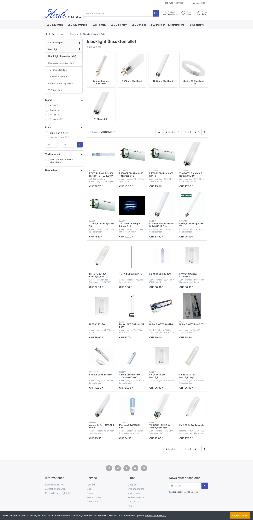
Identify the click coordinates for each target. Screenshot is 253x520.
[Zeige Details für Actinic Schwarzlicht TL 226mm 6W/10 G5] (132, 356)
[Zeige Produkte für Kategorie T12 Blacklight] (101, 104)
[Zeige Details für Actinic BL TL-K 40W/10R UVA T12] (102, 406)
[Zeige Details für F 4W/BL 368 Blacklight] (102, 356)
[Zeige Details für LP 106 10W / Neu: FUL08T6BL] (192, 255)
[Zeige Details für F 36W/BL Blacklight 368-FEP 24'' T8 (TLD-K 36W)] (102, 155)
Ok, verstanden (240, 515)
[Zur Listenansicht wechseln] (158, 132)
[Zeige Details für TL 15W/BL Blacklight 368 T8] (102, 205)
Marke (48, 99)
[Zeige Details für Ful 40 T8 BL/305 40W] (162, 255)
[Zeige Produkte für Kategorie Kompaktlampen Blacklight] (101, 66)
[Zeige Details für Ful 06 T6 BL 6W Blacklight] (162, 356)
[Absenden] (204, 486)
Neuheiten (51, 170)
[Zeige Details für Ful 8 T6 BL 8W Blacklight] (192, 406)
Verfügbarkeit (53, 154)
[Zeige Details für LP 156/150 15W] (102, 306)
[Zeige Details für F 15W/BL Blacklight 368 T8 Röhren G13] (132, 155)
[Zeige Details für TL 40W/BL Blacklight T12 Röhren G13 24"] (192, 155)
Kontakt (169, 3)
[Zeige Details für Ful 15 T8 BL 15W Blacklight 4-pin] (192, 356)
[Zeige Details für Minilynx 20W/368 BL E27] (132, 406)
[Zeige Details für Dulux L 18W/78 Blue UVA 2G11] (132, 306)
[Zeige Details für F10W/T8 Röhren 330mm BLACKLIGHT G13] (162, 205)
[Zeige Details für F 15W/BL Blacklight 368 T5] (192, 205)
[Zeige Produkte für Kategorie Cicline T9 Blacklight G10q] (193, 66)
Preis (48, 127)
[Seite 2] (204, 132)
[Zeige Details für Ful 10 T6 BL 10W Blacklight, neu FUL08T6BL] (102, 255)
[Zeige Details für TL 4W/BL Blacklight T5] (132, 255)
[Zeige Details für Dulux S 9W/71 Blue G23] (192, 306)
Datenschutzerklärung (155, 515)
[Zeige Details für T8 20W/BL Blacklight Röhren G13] (132, 205)
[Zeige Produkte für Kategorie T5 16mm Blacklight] (132, 66)
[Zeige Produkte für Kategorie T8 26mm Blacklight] (163, 66)
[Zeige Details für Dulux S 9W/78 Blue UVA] (162, 306)
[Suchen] (156, 13)
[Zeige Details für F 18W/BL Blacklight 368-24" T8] (162, 155)
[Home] (46, 34)
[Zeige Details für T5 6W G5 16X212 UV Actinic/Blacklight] (162, 406)
